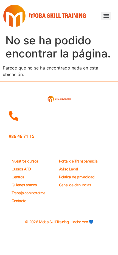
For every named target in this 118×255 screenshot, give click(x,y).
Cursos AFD (21, 169)
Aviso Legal (68, 169)
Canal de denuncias (75, 184)
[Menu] (106, 16)
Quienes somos (24, 184)
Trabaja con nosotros (29, 192)
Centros (18, 177)
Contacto (19, 200)
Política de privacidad (76, 177)
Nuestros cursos (25, 161)
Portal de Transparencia (78, 161)
